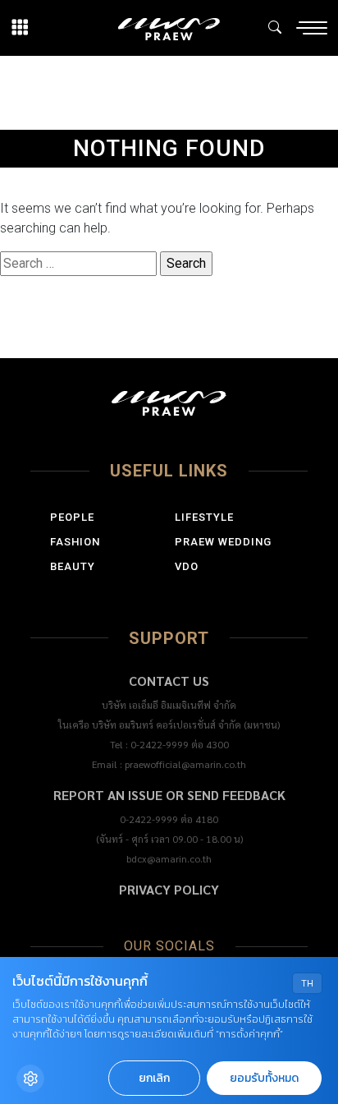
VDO (187, 566)
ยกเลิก (154, 1078)
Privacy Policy (169, 889)
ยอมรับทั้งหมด (264, 1078)
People (72, 517)
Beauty (72, 566)
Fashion (75, 542)
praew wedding (223, 542)
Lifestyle (204, 517)
